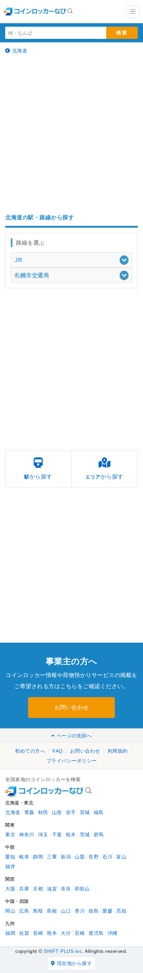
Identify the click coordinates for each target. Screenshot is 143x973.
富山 (121, 857)
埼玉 (43, 834)
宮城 (85, 812)
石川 (107, 857)
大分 (66, 933)
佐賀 (24, 933)
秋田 (43, 812)
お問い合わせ (71, 707)
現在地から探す (74, 963)
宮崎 (80, 933)
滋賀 (52, 888)
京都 (38, 888)
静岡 (38, 857)
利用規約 (118, 751)
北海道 (19, 50)
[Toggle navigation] (133, 12)
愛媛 (107, 911)
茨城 (85, 834)
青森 (29, 812)
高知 (121, 911)
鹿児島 (96, 933)
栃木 (71, 834)
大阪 (10, 888)
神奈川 (26, 834)
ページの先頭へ (74, 735)
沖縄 (113, 933)
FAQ (57, 751)
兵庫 (24, 888)
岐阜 (24, 857)
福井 (10, 866)
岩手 (71, 812)
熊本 (52, 933)
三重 (52, 857)
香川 (80, 911)
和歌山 (82, 888)
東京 (10, 834)
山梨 (80, 857)
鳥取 (38, 911)
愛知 (10, 857)
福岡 (10, 933)
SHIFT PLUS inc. (64, 951)
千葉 (57, 834)
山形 (57, 812)
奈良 (66, 888)
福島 (99, 812)
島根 (52, 911)
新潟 (66, 857)
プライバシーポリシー (72, 760)
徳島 (94, 911)
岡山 (10, 911)
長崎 (38, 933)
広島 (24, 911)
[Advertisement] (71, 133)
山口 (66, 911)
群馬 (99, 834)
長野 (94, 857)
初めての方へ (30, 751)
